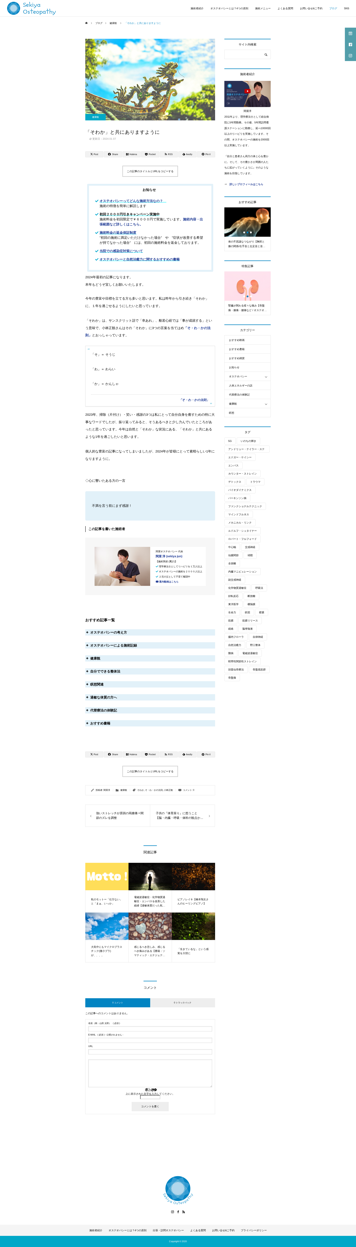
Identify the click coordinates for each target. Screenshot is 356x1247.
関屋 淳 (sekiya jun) (169, 556)
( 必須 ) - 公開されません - (105, 1035)
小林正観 (168, 790)
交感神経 (250, 547)
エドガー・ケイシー (240, 457)
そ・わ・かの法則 (154, 790)
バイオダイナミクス (240, 489)
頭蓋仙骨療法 (236, 669)
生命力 (232, 612)
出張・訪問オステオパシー (168, 1230)
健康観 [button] (95, 658)
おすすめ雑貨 (237, 358)
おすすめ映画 (237, 340)
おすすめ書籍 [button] (100, 723)
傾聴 (250, 555)
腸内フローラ (236, 636)
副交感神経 (234, 579)
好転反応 (233, 596)
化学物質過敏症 (237, 587)
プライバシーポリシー (254, 1230)
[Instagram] (172, 1212)
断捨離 (251, 596)
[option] (247, 229)
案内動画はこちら (169, 581)
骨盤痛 (232, 677)
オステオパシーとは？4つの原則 (229, 8)
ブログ (333, 8)
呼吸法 (259, 587)
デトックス (234, 481)
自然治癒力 (234, 645)
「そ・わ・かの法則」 (194, 399)
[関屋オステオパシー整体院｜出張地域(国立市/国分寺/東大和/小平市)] (31, 8)
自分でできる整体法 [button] (105, 671)
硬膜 (261, 612)
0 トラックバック (182, 1002)
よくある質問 (285, 8)
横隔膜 (251, 604)
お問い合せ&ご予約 (311, 8)
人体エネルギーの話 (240, 385)
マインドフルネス (238, 514)
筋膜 (230, 620)
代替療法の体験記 (239, 394)
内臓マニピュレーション (242, 571)
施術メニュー (263, 8)
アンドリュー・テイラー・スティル (246, 450)
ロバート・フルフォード (242, 538)
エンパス (233, 465)
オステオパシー (238, 376)
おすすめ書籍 (237, 349)
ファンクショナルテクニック (245, 506)
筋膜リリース (250, 620)
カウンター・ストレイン (242, 473)
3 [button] (251, 232)
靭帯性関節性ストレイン (242, 661)
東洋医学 (233, 604)
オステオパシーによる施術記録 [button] (113, 645)
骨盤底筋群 (259, 669)
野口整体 (255, 645)
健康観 (95, 117)
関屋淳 (106, 790)
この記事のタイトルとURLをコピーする (150, 171)
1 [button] (244, 232)
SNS (346, 8)
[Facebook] (178, 1212)
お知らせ (234, 367)
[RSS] (183, 1212)
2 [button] (248, 232)
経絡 (230, 628)
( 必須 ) (104, 1023)
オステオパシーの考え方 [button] (108, 632)
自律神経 (258, 636)
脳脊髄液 (247, 628)
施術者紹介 (197, 8)
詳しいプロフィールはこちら (246, 184)
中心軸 (232, 547)
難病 (230, 653)
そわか (140, 790)
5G (230, 440)
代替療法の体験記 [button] (103, 710)
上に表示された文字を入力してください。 (150, 1093)
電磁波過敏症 (250, 653)
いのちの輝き (248, 440)
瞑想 (231, 412)
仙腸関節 (233, 555)
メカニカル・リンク (240, 522)
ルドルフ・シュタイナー (242, 530)
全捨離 (232, 563)
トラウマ (255, 481)
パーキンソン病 (237, 498)
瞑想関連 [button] (97, 684)
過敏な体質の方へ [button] (103, 697)
